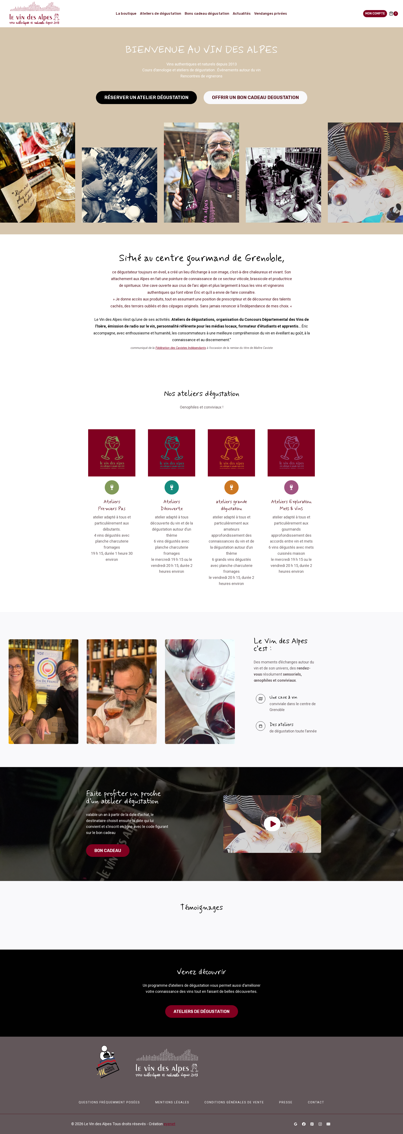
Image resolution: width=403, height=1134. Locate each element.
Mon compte (375, 13)
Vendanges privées (270, 14)
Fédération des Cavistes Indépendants (181, 348)
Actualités (242, 14)
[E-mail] (328, 1124)
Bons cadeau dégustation (207, 14)
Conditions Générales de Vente (234, 1102)
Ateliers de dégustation (160, 14)
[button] (272, 824)
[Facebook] (303, 1124)
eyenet (169, 1124)
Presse (286, 1102)
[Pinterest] (311, 1124)
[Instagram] (320, 1124)
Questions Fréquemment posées (109, 1102)
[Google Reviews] (295, 1124)
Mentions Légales (172, 1102)
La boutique (126, 14)
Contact (316, 1102)
